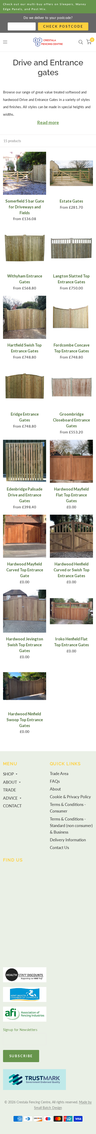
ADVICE (10, 798)
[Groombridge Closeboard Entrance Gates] (71, 386)
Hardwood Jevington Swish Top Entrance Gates (24, 645)
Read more (48, 122)
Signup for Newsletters (20, 1030)
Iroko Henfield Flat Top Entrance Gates (71, 642)
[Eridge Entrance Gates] (24, 386)
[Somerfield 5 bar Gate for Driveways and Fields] (24, 173)
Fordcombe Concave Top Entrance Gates (71, 348)
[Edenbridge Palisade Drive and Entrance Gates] (24, 461)
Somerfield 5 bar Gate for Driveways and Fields (24, 207)
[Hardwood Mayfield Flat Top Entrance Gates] (71, 461)
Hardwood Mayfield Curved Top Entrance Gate (24, 570)
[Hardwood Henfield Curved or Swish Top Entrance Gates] (71, 536)
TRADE (9, 790)
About (55, 789)
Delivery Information (68, 840)
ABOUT (10, 782)
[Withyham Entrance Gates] (24, 248)
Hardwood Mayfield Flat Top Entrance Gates (71, 495)
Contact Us (59, 847)
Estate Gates (71, 201)
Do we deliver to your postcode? (48, 18)
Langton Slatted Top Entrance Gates (71, 279)
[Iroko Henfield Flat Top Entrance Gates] (71, 611)
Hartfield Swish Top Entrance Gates (24, 348)
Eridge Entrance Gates (25, 417)
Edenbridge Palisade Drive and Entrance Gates (24, 495)
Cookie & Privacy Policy (70, 796)
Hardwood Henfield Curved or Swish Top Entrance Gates (71, 570)
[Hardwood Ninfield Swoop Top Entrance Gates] (24, 686)
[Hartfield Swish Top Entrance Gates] (24, 317)
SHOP (8, 774)
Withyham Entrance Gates (24, 279)
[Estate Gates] (71, 173)
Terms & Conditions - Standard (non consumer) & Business (71, 826)
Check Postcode (63, 26)
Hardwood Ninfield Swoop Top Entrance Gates (25, 720)
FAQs (55, 781)
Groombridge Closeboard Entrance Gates (71, 420)
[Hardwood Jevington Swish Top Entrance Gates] (24, 611)
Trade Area (59, 773)
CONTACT (12, 806)
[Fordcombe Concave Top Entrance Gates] (71, 317)
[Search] (81, 42)
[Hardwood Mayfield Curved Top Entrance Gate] (24, 536)
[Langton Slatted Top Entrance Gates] (71, 248)
